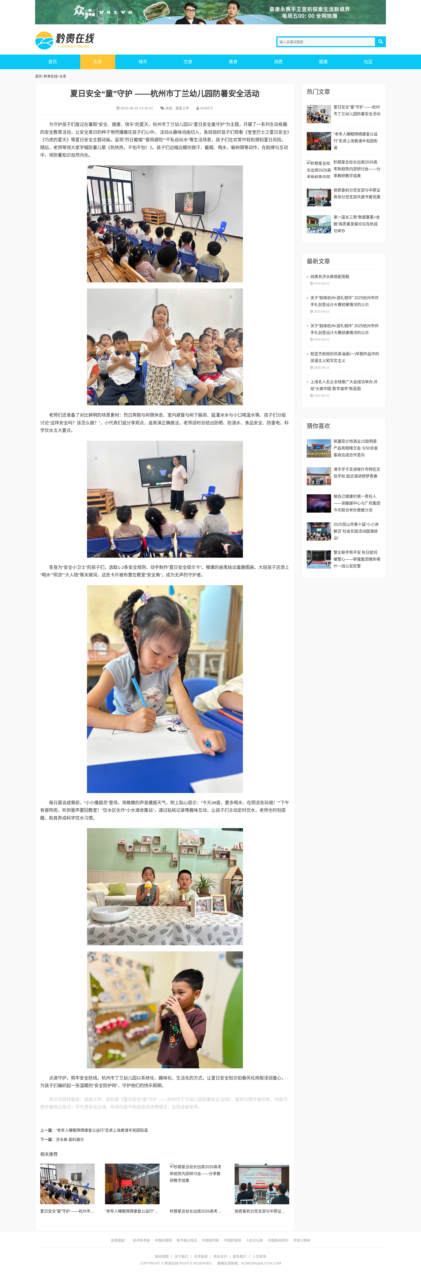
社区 (368, 61)
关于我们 (181, 1256)
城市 (142, 61)
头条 (97, 61)
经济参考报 (141, 1240)
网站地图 (162, 1256)
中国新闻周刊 (278, 1240)
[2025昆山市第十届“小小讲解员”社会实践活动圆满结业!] (319, 531)
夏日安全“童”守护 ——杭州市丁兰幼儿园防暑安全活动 (86, 1211)
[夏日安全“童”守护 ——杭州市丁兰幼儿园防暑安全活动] (67, 1184)
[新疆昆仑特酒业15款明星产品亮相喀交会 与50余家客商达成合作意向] (319, 448)
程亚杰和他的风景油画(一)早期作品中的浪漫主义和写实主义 (344, 357)
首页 (52, 61)
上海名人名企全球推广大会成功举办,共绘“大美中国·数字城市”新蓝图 (344, 385)
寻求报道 (201, 1256)
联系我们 (240, 1256)
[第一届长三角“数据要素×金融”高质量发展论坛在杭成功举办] (319, 224)
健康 (323, 61)
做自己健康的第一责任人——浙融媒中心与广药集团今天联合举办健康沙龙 (357, 503)
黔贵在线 (74, 40)
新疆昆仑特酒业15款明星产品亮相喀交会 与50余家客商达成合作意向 (356, 448)
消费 (278, 61)
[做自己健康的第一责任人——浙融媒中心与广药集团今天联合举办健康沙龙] (319, 503)
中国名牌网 (163, 1240)
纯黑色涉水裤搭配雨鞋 (329, 277)
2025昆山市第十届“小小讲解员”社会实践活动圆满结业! (356, 531)
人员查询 (259, 1256)
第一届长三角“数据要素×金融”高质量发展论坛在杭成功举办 (357, 224)
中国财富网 (232, 1240)
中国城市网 (210, 1240)
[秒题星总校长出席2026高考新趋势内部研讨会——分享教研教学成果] (197, 1184)
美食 (233, 61)
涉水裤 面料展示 (70, 1140)
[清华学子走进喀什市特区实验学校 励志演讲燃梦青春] (319, 476)
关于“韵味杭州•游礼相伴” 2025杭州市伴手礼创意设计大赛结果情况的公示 (344, 301)
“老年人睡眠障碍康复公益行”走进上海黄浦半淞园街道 (102, 1130)
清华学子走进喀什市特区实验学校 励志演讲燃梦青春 (357, 472)
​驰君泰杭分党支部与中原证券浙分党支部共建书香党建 (281, 1211)
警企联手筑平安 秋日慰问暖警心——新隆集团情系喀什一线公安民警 (357, 559)
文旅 (187, 61)
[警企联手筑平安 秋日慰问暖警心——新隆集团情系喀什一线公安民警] (319, 559)
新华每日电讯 (187, 1240)
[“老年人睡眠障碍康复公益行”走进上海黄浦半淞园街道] (132, 1184)
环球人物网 (301, 1240)
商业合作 (220, 1256)
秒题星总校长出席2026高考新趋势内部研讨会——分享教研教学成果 (357, 169)
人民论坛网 (254, 1240)
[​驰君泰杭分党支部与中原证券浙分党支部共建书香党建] (262, 1184)
